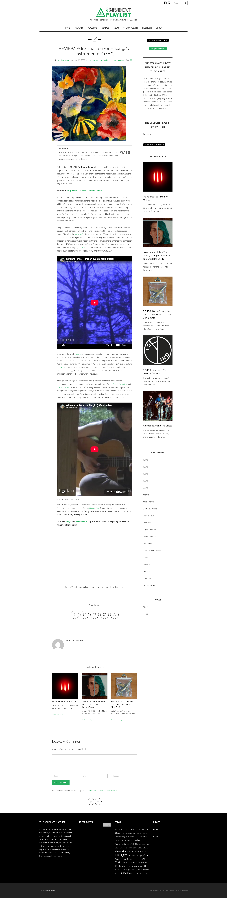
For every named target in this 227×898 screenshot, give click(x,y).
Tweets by (147, 134)
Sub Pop (137, 874)
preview (139, 869)
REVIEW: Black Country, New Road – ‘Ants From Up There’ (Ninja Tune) (122, 704)
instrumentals (81, 521)
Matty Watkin (106, 587)
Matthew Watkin (64, 60)
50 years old (119, 840)
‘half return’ (84, 247)
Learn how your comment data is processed (103, 790)
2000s (145, 487)
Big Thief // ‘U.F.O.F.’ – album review (85, 190)
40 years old (130, 837)
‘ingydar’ (62, 367)
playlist (128, 869)
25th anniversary (142, 833)
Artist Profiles (148, 501)
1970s (145, 466)
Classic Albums (130, 28)
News (116, 28)
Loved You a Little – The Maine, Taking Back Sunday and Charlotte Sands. (93, 704)
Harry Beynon (127, 859)
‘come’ (78, 354)
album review (119, 848)
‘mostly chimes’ (63, 387)
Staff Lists (147, 578)
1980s (145, 473)
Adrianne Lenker (81, 587)
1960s (145, 459)
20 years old (143, 829)
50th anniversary (130, 840)
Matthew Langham (123, 866)
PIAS (123, 870)
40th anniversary (141, 836)
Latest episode (149, 536)
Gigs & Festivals (149, 529)
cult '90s (137, 852)
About (159, 28)
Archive (146, 494)
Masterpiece (94, 508)
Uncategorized (149, 585)
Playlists (92, 28)
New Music (135, 866)
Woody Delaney (144, 874)
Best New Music (94, 60)
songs (68, 521)
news (141, 866)
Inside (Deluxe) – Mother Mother (64, 701)
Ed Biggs (121, 855)
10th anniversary (132, 830)
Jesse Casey (136, 859)
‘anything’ (79, 234)
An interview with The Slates (157, 425)
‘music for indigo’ (120, 384)
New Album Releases (109, 60)
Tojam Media (51, 890)
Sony (132, 874)
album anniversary (143, 844)
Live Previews (148, 543)
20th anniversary (121, 833)
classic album (121, 851)
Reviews (105, 28)
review (115, 587)
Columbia (131, 852)
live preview (142, 863)
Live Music (147, 28)
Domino (143, 851)
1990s (145, 480)
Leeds (126, 862)
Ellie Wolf (131, 855)
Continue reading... (57, 714)
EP (137, 855)
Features (79, 28)
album (132, 843)
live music (133, 862)
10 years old (123, 830)
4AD (71, 587)
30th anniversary (120, 837)
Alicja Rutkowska (132, 847)
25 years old (132, 833)
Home (67, 28)
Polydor (134, 870)
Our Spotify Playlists (157, 48)
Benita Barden (144, 848)
